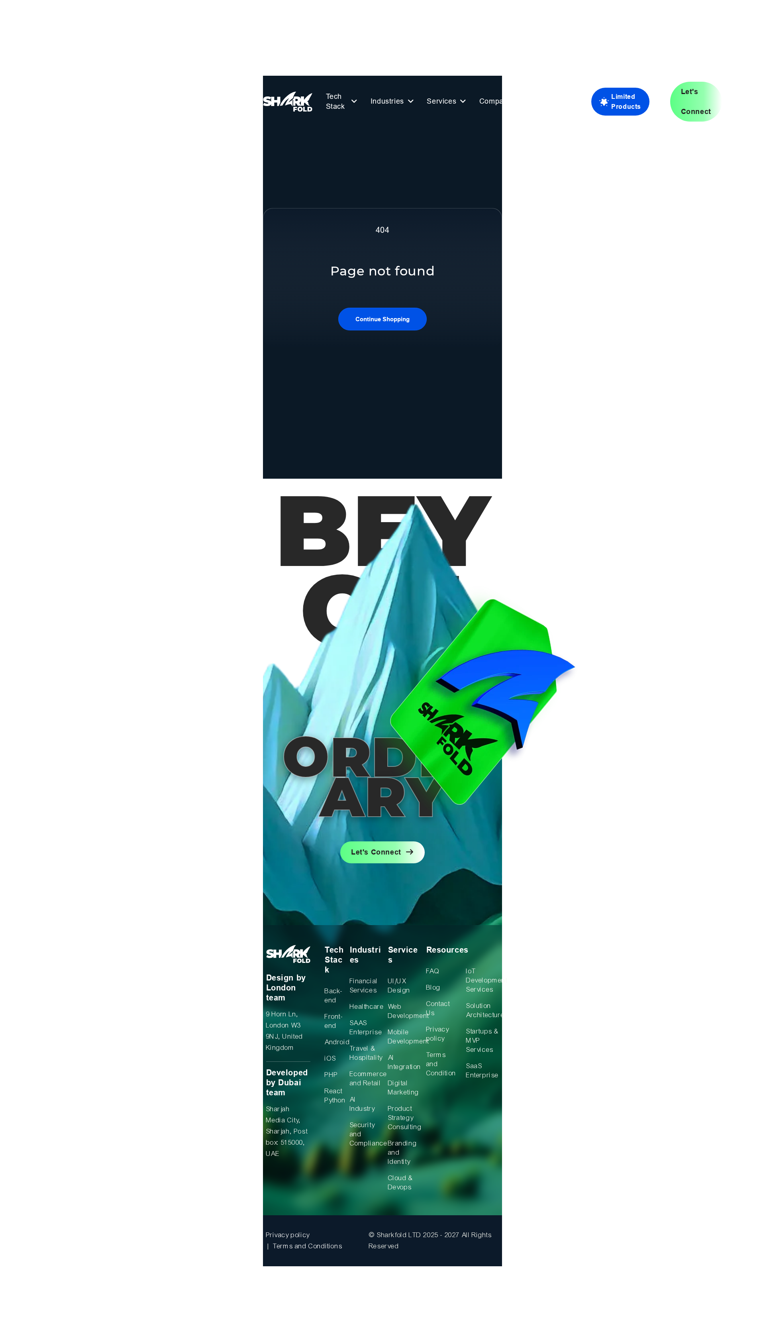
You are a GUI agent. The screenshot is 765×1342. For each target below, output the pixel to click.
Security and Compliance (366, 1134)
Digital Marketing (403, 1087)
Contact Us (438, 1008)
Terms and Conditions (307, 1246)
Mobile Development (404, 1036)
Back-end (334, 995)
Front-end (334, 1021)
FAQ (433, 971)
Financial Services (364, 985)
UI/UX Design (399, 985)
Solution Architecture (482, 1010)
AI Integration (404, 1062)
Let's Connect (376, 852)
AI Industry (362, 1104)
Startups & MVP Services (482, 1040)
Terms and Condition (441, 1064)
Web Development (404, 1011)
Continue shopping (382, 319)
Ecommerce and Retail (366, 1078)
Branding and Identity (402, 1152)
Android (334, 1042)
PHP (331, 1075)
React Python (334, 1095)
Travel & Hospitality (366, 1053)
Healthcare (366, 1006)
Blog (433, 987)
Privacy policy (437, 1034)
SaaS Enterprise (482, 1070)
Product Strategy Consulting (404, 1117)
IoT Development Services (482, 980)
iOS (330, 1058)
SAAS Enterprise (366, 1027)
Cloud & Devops (400, 1182)
